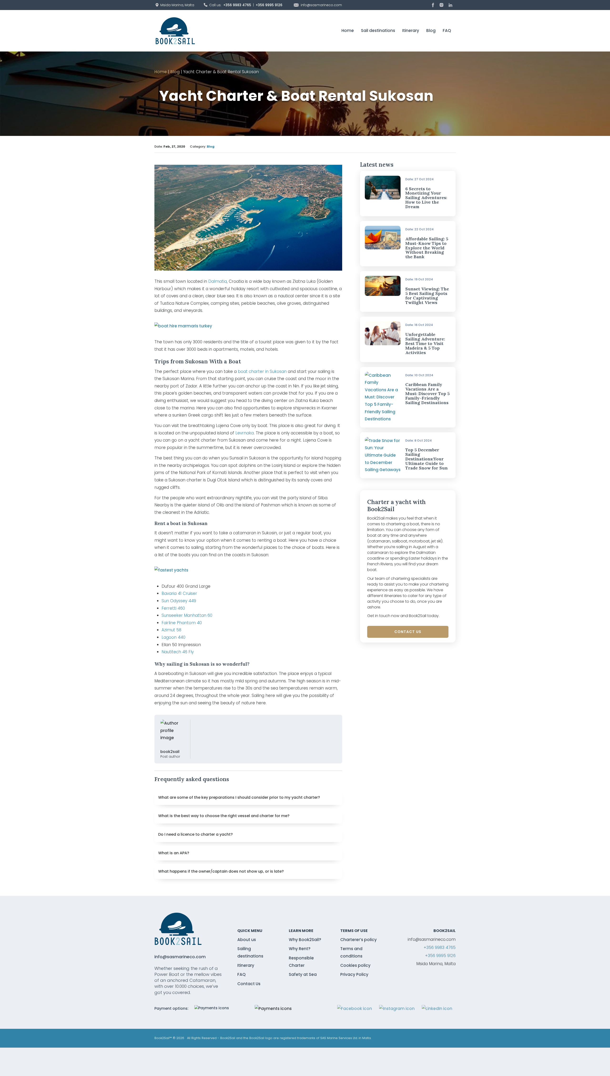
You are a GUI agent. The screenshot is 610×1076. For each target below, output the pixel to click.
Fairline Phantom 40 (182, 623)
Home (347, 30)
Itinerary (410, 30)
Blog (431, 30)
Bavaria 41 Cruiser (179, 593)
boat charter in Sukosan (262, 371)
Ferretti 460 (173, 608)
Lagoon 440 (173, 637)
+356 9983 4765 (237, 5)
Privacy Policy (354, 974)
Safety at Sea (303, 974)
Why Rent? (299, 949)
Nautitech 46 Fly (178, 652)
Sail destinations (378, 30)
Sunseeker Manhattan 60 (187, 615)
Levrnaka (244, 433)
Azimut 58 (171, 630)
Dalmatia (217, 281)
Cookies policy (355, 965)
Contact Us (407, 631)
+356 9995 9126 (269, 5)
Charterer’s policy (358, 939)
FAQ (447, 30)
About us (246, 939)
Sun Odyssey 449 (179, 601)
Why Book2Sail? (305, 939)
